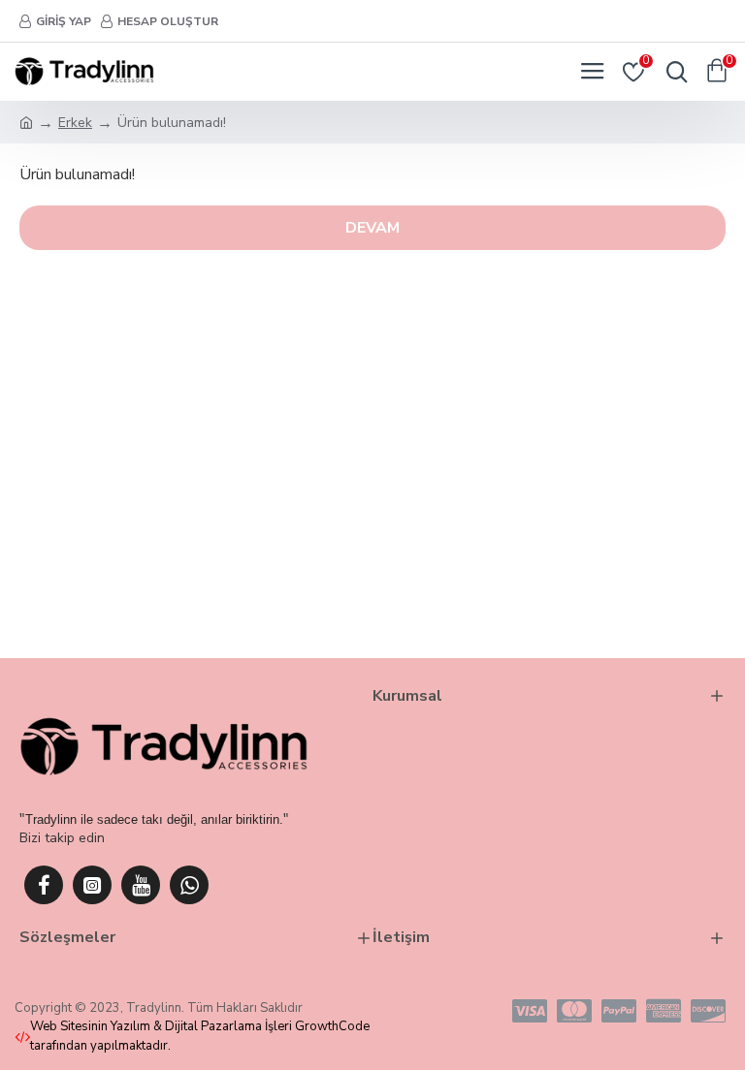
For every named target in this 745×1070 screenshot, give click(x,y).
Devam (372, 227)
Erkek (75, 122)
